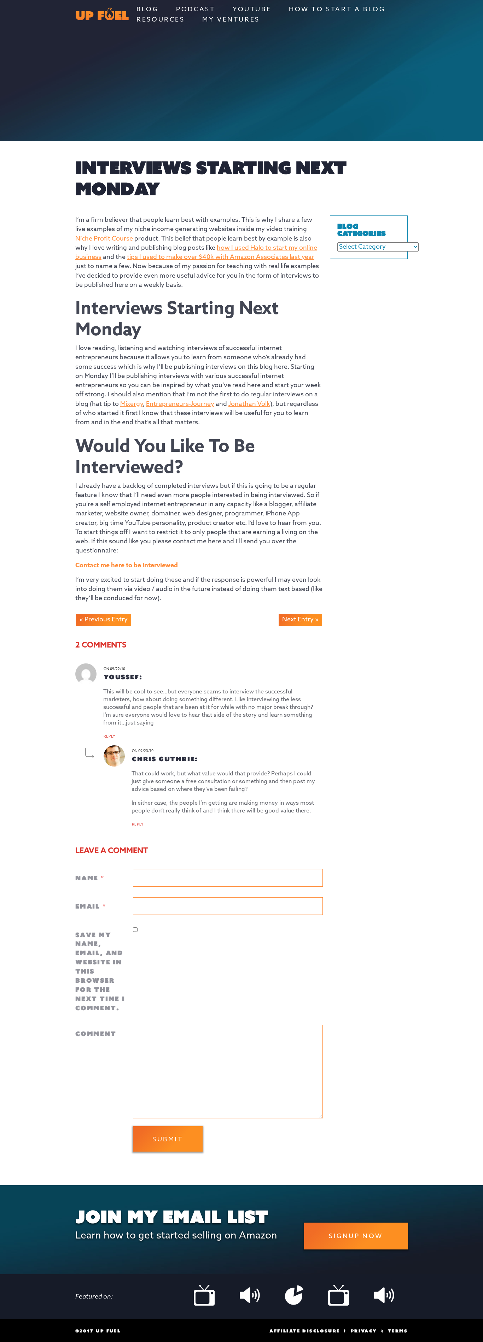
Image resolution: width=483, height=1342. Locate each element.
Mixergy (131, 404)
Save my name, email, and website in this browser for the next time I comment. (100, 971)
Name (89, 878)
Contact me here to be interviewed (126, 565)
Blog (147, 9)
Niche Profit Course (104, 239)
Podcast (195, 9)
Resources (160, 20)
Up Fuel (102, 16)
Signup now (356, 1236)
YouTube (252, 9)
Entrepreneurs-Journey (180, 404)
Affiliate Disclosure (304, 1331)
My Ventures (231, 20)
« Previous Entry (104, 619)
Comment (95, 1033)
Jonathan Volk (249, 404)
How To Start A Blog (337, 9)
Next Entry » (300, 619)
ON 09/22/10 (114, 669)
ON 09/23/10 (142, 751)
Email (90, 906)
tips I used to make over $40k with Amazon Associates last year (220, 257)
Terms (398, 1331)
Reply (110, 736)
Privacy (364, 1331)
